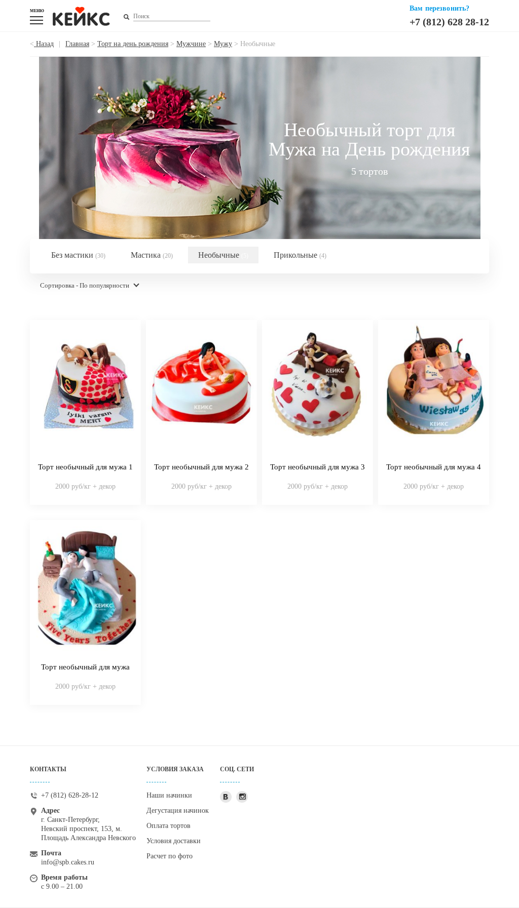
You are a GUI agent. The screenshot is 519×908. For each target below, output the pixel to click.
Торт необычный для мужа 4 (433, 467)
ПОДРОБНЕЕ (85, 489)
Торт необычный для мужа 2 (201, 467)
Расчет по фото (169, 856)
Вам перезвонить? (439, 8)
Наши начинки (169, 795)
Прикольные (300, 255)
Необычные (223, 255)
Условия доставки (173, 841)
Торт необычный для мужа (85, 667)
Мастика (152, 255)
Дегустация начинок (177, 810)
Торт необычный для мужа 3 (317, 467)
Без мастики (78, 255)
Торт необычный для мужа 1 (85, 467)
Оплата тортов (168, 826)
